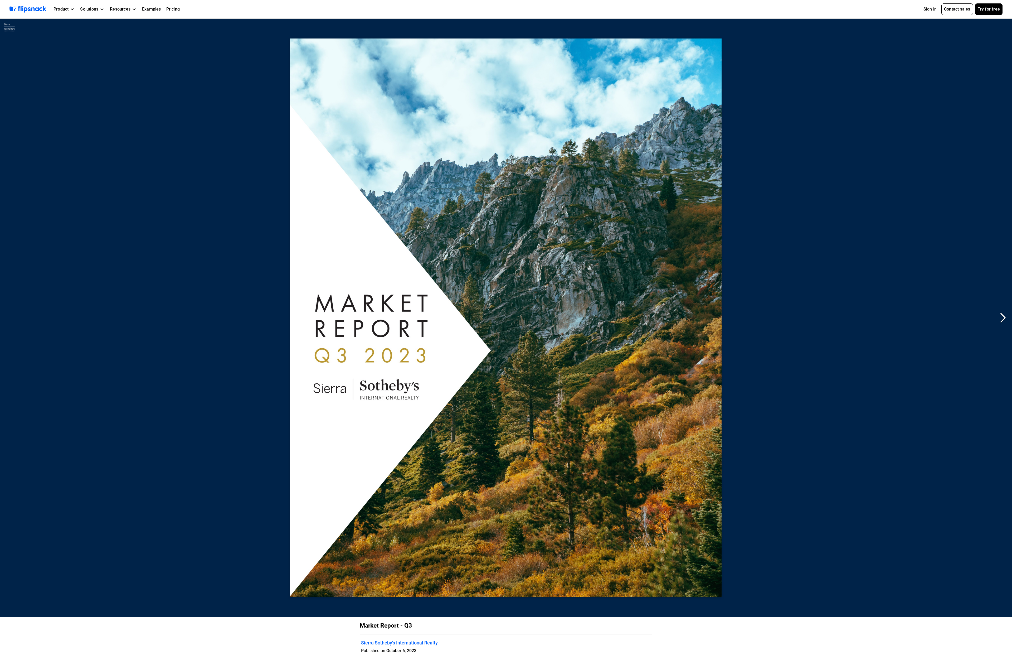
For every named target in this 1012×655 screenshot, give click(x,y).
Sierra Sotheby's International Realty (399, 643)
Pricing (173, 9)
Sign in (930, 9)
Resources (120, 9)
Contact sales (957, 9)
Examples (151, 9)
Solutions (89, 9)
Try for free (989, 9)
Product (61, 9)
